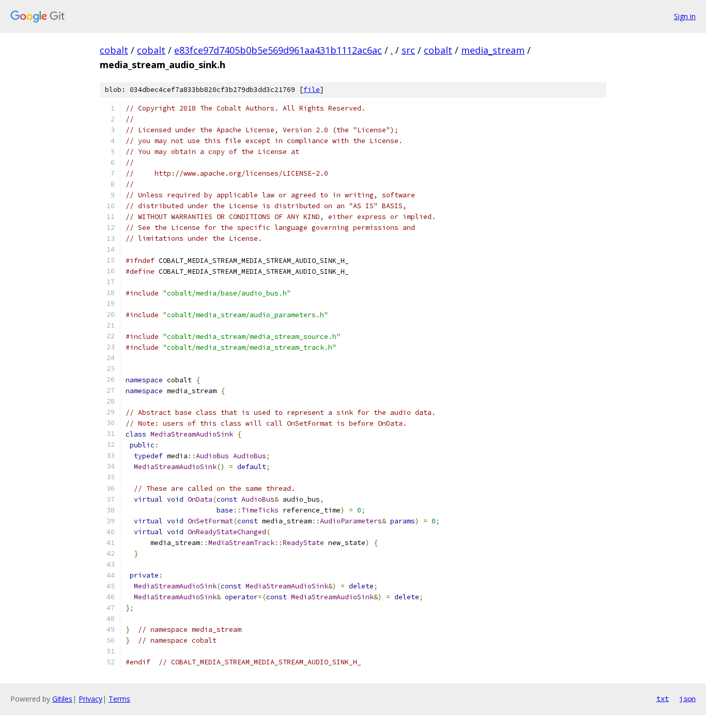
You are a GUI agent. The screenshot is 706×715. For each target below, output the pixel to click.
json (687, 698)
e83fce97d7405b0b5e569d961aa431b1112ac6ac (278, 50)
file (311, 89)
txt (662, 698)
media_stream (493, 50)
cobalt (114, 50)
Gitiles (62, 699)
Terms (119, 699)
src (408, 50)
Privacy (90, 699)
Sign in (685, 16)
